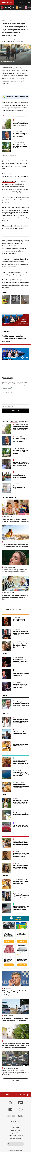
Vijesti (5, 7)
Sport (13, 7)
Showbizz (21, 7)
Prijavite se (15, 410)
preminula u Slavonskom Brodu (11, 105)
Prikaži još (15, 1080)
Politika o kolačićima (15, 1138)
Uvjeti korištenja (15, 1133)
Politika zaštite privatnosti (15, 1135)
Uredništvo (15, 1127)
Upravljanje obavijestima (16, 1143)
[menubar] (26, 2)
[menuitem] (26, 2)
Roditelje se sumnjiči (8, 181)
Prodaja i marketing (15, 1130)
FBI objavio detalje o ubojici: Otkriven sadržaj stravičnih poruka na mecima (14, 338)
